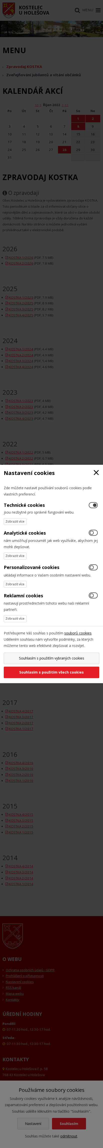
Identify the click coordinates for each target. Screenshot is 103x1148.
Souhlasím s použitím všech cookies (51, 672)
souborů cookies (78, 633)
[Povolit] (93, 533)
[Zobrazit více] (15, 521)
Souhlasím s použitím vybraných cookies (51, 658)
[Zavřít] (96, 472)
